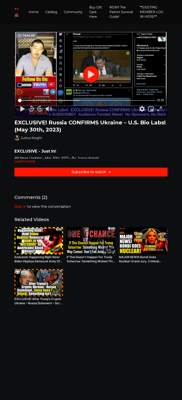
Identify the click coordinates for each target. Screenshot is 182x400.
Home (34, 12)
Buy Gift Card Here (95, 12)
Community (73, 12)
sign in (20, 206)
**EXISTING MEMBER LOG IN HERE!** (151, 12)
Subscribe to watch (88, 172)
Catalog (51, 12)
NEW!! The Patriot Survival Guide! (121, 12)
